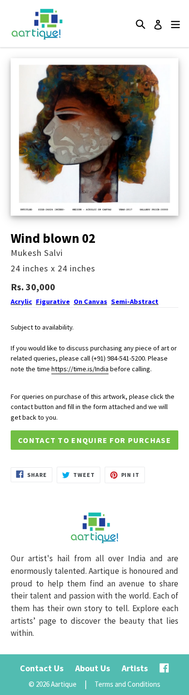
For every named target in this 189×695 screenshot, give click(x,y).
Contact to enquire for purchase (94, 440)
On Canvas (90, 301)
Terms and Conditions (127, 684)
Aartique (64, 684)
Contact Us (41, 668)
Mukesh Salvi (37, 252)
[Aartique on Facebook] (164, 668)
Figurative (53, 301)
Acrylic (21, 301)
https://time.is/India (80, 368)
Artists (135, 668)
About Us (92, 668)
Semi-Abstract (134, 301)
